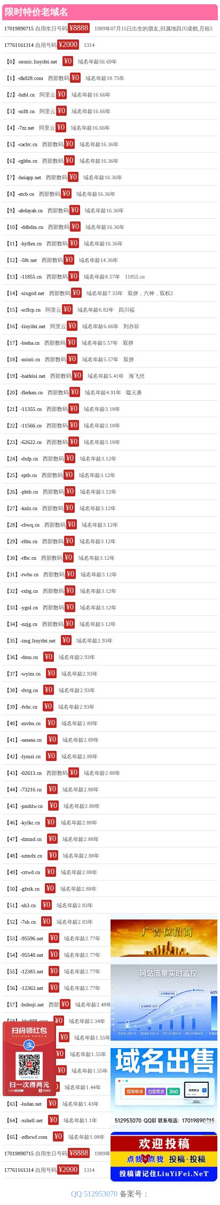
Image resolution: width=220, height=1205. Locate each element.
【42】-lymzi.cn (22, 756)
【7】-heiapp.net (22, 177)
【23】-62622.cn (23, 442)
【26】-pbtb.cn (21, 492)
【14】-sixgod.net (24, 293)
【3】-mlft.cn (19, 111)
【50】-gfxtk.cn (22, 889)
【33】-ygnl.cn (21, 608)
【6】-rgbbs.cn (20, 161)
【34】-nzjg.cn (20, 624)
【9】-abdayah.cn (23, 210)
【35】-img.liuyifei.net (30, 641)
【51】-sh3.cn (20, 905)
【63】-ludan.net (23, 1104)
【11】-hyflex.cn (23, 244)
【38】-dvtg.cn (21, 690)
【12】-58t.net (20, 260)
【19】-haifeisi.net (24, 376)
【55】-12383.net (23, 971)
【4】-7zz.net (19, 128)
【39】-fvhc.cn (20, 707)
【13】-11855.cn (23, 277)
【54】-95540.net (23, 955)
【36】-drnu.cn (21, 657)
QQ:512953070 (95, 1194)
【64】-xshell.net (23, 1120)
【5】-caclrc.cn (20, 144)
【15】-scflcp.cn (22, 310)
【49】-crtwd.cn (22, 872)
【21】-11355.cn (23, 409)
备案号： (135, 1194)
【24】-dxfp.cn (21, 459)
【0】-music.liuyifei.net (30, 62)
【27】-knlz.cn (20, 508)
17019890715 (19, 28)
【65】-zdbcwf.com (26, 1137)
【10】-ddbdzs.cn (23, 227)
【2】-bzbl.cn (19, 95)
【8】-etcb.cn (19, 194)
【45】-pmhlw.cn (23, 806)
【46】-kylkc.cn (22, 823)
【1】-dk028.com (23, 78)
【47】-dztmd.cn (23, 839)
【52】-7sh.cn (20, 922)
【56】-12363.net (23, 988)
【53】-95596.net (23, 938)
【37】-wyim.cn (22, 674)
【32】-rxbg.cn (21, 591)
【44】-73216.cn (23, 789)
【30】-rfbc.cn (20, 558)
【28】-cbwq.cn (22, 525)
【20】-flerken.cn (23, 392)
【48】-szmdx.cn (23, 856)
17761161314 (19, 45)
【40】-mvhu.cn (22, 723)
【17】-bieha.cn (22, 343)
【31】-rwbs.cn (21, 574)
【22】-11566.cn (23, 426)
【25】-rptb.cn (20, 475)
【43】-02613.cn (23, 773)
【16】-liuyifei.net (24, 326)
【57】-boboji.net (24, 1005)
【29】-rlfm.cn (20, 541)
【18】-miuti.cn (22, 359)
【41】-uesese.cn (23, 740)
